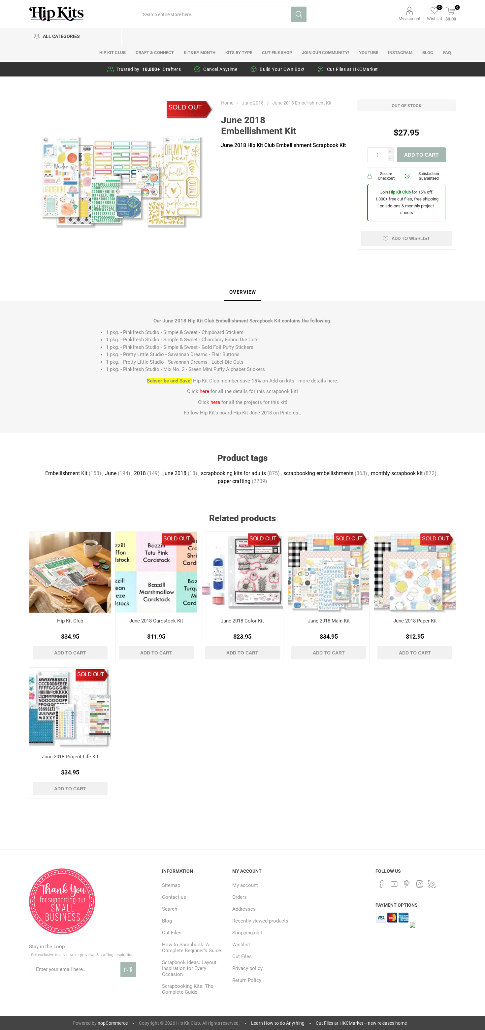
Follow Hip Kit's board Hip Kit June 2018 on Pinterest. (242, 413)
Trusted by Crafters (148, 69)
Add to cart (421, 155)
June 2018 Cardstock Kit (156, 621)
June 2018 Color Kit (242, 621)
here (332, 381)
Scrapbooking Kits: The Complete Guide (187, 989)
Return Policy (246, 980)
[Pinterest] (407, 884)
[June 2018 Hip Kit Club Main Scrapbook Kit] (328, 572)
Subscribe (128, 969)
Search (299, 14)
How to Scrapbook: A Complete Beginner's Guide (191, 948)
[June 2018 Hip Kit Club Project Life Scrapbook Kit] (70, 708)
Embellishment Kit (66, 473)
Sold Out (185, 107)
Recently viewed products (260, 921)
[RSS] (432, 884)
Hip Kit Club (70, 621)
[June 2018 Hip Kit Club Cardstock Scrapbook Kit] (156, 572)
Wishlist (241, 945)
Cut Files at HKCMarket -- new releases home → (364, 1023)
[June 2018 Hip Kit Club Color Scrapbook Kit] (242, 572)
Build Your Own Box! (282, 69)
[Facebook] (381, 884)
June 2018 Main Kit (329, 621)
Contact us (174, 897)
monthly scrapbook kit (397, 473)
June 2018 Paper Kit (415, 621)
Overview (242, 292)
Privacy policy (247, 968)
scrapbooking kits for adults (233, 473)
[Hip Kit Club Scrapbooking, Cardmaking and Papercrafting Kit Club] (70, 572)
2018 (140, 473)
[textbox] (213, 14)
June (110, 473)
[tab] (242, 292)
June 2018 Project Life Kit (70, 757)
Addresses (244, 909)
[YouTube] (394, 884)
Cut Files (171, 933)
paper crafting (234, 481)
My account (409, 18)
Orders (239, 897)
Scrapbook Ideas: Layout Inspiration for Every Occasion (189, 968)
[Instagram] (419, 884)
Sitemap (171, 885)
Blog (167, 921)
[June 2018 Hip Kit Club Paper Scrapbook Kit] (414, 572)
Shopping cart (247, 933)
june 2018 (174, 473)
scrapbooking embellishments (318, 473)
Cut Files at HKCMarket (352, 69)
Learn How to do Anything (278, 1023)
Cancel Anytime (220, 69)
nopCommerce (113, 1023)
